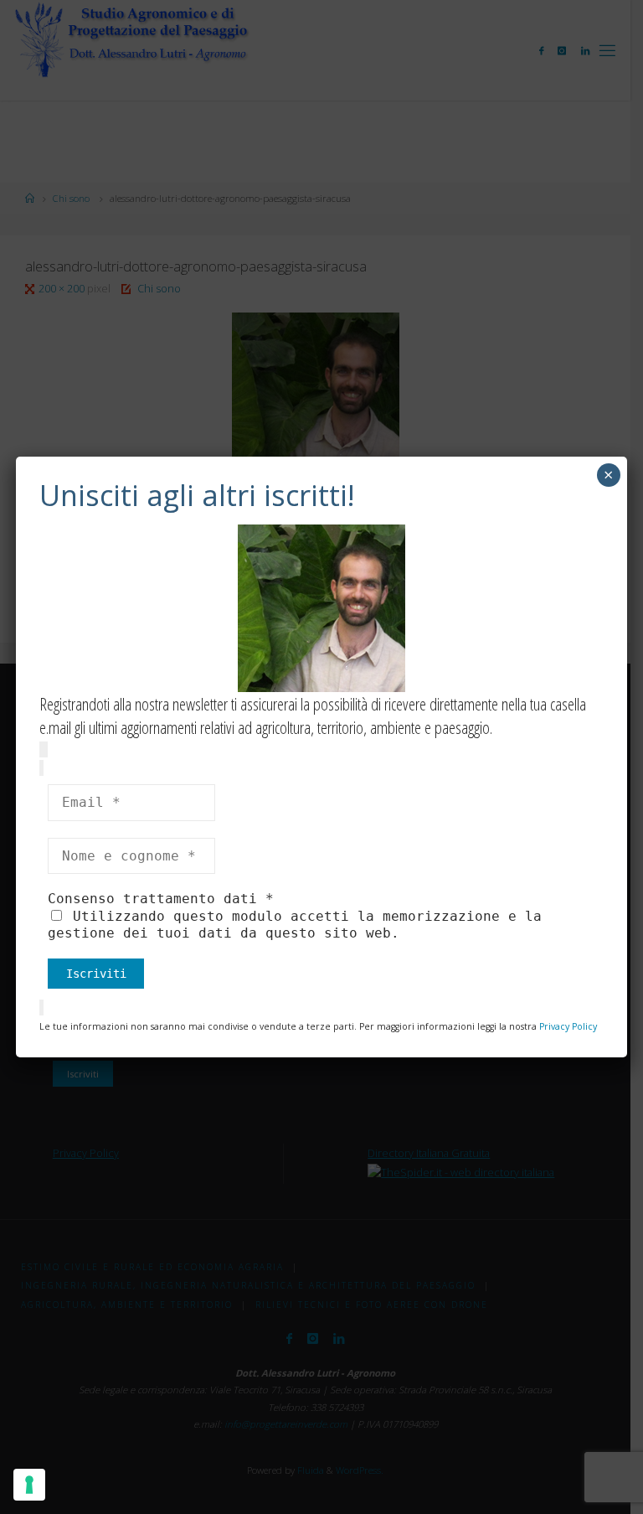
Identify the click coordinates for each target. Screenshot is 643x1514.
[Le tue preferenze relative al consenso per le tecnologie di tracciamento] (29, 1485)
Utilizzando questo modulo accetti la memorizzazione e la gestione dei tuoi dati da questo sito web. (295, 924)
